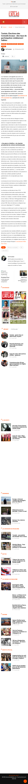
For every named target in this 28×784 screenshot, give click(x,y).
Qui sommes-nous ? (14, 775)
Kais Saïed (5, 250)
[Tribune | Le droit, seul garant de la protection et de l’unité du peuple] (6, 571)
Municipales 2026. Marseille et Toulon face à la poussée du (18, 586)
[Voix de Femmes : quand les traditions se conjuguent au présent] (6, 632)
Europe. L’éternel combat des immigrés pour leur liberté (19, 500)
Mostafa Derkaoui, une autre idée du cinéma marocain (16, 345)
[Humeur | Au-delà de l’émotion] (6, 521)
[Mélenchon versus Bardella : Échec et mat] (6, 511)
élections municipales (13, 247)
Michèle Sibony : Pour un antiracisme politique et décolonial (19, 546)
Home (4, 27)
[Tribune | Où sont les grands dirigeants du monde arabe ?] (6, 561)
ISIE (21, 247)
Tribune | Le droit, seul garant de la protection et (19, 571)
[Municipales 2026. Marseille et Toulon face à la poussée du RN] (6, 586)
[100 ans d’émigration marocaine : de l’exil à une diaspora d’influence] (6, 642)
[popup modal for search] (24, 21)
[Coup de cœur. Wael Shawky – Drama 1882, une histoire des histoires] (6, 437)
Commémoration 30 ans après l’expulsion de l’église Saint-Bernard (18, 364)
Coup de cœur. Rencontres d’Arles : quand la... (18, 354)
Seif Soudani (8, 49)
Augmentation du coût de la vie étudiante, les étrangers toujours (19, 657)
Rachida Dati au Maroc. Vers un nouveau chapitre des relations (19, 606)
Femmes (14, 543)
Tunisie (3, 46)
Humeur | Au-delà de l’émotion (18, 520)
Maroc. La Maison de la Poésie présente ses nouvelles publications (19, 596)
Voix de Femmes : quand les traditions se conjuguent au (19, 631)
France (14, 533)
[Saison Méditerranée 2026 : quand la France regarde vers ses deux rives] (6, 622)
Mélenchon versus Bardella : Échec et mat (19, 510)
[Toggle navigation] (3, 21)
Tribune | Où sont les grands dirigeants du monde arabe (18, 561)
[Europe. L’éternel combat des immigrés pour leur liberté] (6, 501)
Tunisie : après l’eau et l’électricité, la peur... (16, 335)
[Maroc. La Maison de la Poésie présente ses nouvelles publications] (6, 596)
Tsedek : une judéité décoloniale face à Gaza (19, 535)
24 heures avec (15, 603)
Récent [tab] (6, 329)
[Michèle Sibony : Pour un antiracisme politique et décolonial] (6, 546)
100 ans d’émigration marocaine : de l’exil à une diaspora (18, 642)
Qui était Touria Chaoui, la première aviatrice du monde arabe (19, 427)
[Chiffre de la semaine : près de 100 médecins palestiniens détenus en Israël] (6, 667)
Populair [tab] (14, 329)
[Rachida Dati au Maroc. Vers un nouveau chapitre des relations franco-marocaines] (6, 607)
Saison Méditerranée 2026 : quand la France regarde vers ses (19, 621)
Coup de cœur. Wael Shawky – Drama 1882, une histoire (19, 437)
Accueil (10, 27)
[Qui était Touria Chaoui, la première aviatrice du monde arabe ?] (6, 427)
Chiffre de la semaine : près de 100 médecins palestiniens (19, 667)
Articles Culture (16, 424)
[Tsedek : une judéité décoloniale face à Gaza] (6, 536)
